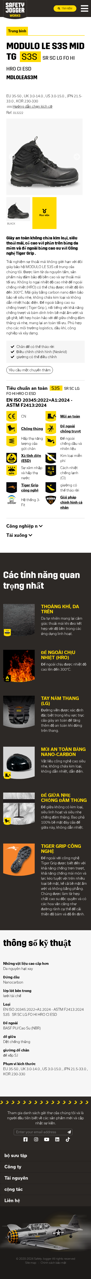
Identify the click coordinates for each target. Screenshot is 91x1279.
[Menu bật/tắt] (84, 8)
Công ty (12, 1166)
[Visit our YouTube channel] (46, 1139)
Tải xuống (17, 535)
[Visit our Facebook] (25, 1139)
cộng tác (13, 1189)
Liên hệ (12, 1200)
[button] (12, 157)
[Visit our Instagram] (36, 1139)
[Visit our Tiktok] (67, 1139)
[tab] (45, 526)
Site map (30, 1262)
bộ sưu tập (15, 1155)
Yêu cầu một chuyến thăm (30, 370)
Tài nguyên (16, 1177)
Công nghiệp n (22, 526)
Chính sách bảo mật (53, 1262)
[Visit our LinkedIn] (57, 1139)
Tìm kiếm (66, 8)
